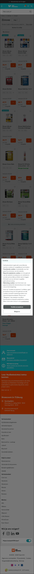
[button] (17, 307)
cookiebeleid (25, 301)
